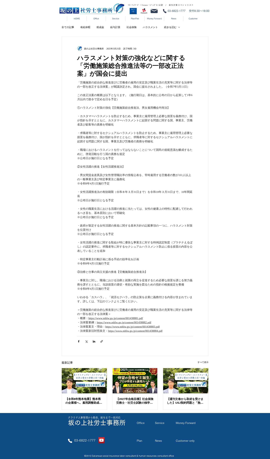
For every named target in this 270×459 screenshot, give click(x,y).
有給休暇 (85, 27)
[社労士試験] (135, 380)
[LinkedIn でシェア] (93, 341)
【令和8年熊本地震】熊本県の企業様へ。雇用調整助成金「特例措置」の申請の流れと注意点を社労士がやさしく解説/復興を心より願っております (84, 401)
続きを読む (170, 27)
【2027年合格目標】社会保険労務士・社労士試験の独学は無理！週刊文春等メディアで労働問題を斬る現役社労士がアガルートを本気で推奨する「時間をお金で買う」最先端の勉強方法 (134, 401)
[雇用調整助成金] (84, 380)
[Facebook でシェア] (78, 341)
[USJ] (185, 380)
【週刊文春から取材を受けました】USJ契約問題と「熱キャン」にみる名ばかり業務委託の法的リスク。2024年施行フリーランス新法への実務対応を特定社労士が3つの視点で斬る (185, 401)
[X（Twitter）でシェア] (86, 341)
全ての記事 (68, 27)
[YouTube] (101, 440)
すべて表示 (203, 362)
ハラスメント (150, 27)
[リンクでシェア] (101, 341)
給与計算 (115, 27)
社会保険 (132, 27)
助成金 (100, 27)
